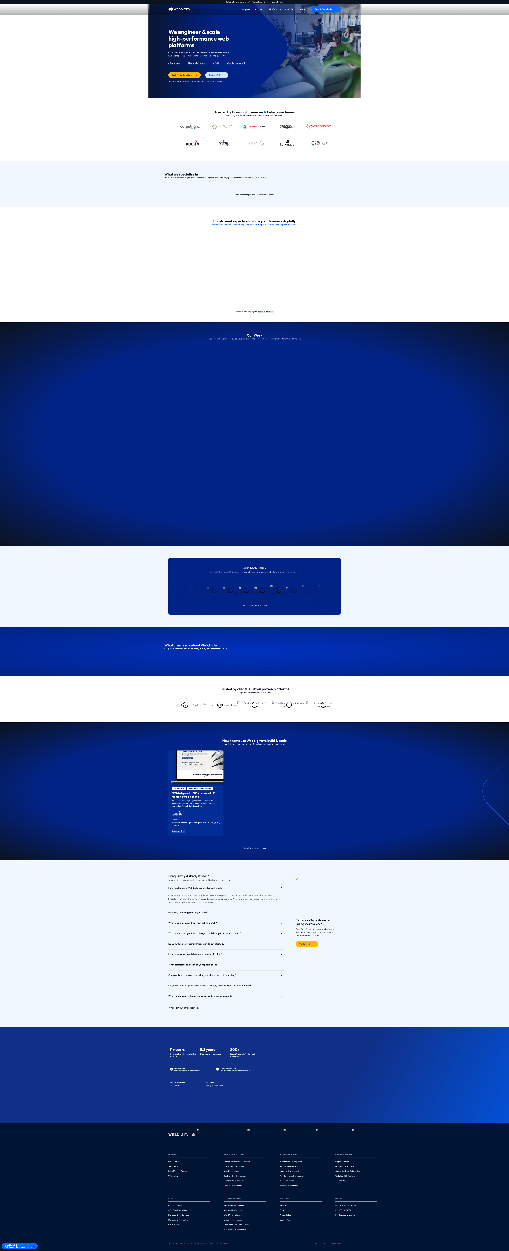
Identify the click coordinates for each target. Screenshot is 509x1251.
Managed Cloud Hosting (178, 1220)
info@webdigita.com (214, 1086)
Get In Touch (304, 944)
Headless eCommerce (289, 1185)
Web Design (173, 1166)
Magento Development (289, 1171)
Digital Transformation (344, 1166)
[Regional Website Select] (194, 1135)
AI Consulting (340, 1181)
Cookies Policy (285, 1220)
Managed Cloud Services (178, 1215)
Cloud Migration (175, 1224)
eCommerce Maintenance (235, 1229)
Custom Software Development (237, 1161)
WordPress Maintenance (234, 1215)
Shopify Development (289, 1166)
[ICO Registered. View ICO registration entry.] (260, 1135)
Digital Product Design (177, 1171)
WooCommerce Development (292, 1176)
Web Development (236, 63)
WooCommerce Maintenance (236, 1224)
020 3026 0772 (344, 1210)
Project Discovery (342, 1161)
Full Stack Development (233, 1181)
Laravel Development (233, 1185)
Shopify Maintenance (233, 1220)
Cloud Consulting (175, 1205)
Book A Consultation (324, 9)
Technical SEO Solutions (345, 1176)
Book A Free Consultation (182, 75)
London (317, 1243)
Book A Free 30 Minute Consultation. (267, 2)
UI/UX (216, 63)
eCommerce (174, 63)
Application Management (234, 1205)
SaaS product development (235, 1176)
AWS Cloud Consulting (177, 1210)
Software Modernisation (234, 1166)
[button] (263, 9)
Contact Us (284, 1210)
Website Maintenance (233, 1210)
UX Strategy (173, 1176)
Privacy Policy (285, 1215)
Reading (326, 1243)
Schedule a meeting (346, 1215)
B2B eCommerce (287, 1181)
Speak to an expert (266, 195)
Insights (283, 1205)
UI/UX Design (174, 1161)
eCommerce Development (291, 1161)
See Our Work (214, 75)
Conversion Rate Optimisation (347, 1171)
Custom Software (196, 63)
